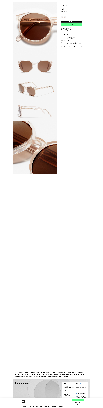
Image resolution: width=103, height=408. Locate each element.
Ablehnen (78, 404)
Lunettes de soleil (16, 3)
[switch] (41, 406)
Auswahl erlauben (77, 402)
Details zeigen (61, 406)
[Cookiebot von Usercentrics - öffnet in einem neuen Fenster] (23, 406)
